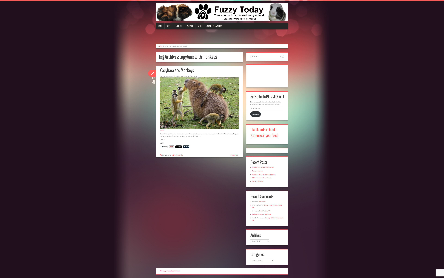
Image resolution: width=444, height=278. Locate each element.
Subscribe (255, 114)
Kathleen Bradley (257, 214)
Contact (179, 26)
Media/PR (190, 26)
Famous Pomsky (257, 171)
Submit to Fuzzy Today (214, 26)
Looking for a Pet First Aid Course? (263, 167)
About (169, 26)
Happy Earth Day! (257, 181)
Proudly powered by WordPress (170, 271)
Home (160, 26)
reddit (161, 130)
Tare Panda (262, 202)
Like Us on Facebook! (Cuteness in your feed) (264, 133)
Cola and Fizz (178, 155)
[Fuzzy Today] (222, 11)
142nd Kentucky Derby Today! (261, 178)
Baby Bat (268, 214)
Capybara (234, 155)
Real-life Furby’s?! (264, 211)
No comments (166, 155)
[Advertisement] (222, 37)
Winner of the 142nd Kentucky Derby (263, 174)
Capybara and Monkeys (177, 70)
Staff (200, 26)
